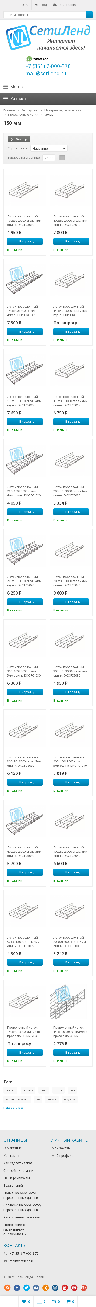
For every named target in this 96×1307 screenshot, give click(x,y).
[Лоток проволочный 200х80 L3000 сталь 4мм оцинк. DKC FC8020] (71, 550)
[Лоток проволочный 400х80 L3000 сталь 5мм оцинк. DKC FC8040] (71, 821)
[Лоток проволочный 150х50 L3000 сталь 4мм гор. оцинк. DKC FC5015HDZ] (71, 280)
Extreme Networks (17, 1099)
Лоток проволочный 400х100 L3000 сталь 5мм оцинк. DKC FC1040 (70, 761)
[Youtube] (64, 1288)
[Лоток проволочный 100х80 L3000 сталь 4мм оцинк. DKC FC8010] (71, 190)
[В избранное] (40, 249)
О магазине (12, 1148)
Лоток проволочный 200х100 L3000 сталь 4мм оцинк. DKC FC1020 (24, 491)
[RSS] (7, 1288)
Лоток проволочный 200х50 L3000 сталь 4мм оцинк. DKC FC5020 (24, 581)
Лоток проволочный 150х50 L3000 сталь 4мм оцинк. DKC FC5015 (24, 401)
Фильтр (21, 139)
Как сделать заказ (17, 1163)
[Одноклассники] (45, 1288)
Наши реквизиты (16, 1178)
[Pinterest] (74, 1288)
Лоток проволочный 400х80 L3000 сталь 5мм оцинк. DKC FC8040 (70, 851)
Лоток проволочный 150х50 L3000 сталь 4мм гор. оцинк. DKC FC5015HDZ (70, 310)
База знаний (13, 1185)
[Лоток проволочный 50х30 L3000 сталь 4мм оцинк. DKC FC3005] (25, 911)
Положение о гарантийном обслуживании (15, 1229)
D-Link (58, 1090)
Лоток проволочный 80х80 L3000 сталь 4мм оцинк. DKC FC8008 (69, 941)
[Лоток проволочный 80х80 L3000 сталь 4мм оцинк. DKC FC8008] (71, 911)
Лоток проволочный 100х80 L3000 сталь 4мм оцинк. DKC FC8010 (70, 220)
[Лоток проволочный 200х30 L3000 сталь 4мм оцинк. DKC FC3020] (71, 460)
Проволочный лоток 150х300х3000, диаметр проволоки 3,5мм (70, 1031)
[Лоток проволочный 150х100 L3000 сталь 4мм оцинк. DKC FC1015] (25, 280)
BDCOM (10, 1090)
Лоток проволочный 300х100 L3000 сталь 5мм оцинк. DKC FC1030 (24, 671)
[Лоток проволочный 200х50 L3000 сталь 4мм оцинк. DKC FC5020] (25, 550)
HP (38, 1099)
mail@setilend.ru (22, 1261)
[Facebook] (17, 1288)
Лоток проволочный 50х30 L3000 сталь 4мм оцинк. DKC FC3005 (23, 941)
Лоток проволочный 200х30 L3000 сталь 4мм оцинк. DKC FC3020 (70, 491)
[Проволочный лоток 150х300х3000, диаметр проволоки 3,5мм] (71, 1001)
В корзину (26, 241)
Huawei (52, 1099)
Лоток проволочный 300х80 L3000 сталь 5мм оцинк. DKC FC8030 (24, 761)
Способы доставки (18, 1170)
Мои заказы (60, 1148)
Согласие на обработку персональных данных (22, 1207)
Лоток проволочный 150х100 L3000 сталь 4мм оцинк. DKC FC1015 (24, 310)
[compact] (76, 157)
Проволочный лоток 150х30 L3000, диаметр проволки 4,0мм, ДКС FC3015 (23, 1031)
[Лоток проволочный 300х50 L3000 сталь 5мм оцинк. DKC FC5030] (71, 641)
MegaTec (69, 1099)
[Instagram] (55, 1288)
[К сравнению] (33, 249)
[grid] (62, 157)
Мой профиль (62, 1155)
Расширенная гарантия (21, 1217)
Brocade (28, 1090)
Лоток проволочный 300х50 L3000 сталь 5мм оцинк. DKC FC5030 (70, 671)
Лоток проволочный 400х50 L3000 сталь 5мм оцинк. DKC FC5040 (24, 851)
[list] (69, 157)
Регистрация (67, 5)
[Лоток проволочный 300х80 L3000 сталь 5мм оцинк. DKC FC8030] (25, 731)
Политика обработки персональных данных (20, 1195)
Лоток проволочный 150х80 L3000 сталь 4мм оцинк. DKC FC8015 (70, 401)
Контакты (11, 1155)
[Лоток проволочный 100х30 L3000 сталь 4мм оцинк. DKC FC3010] (25, 190)
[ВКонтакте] (36, 1288)
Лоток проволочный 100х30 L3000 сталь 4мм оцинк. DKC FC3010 (24, 220)
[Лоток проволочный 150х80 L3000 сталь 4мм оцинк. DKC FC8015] (71, 370)
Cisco (44, 1090)
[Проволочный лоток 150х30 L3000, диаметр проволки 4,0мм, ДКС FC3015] (25, 1001)
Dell (72, 1090)
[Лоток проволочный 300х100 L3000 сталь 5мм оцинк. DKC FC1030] (25, 641)
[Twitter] (26, 1288)
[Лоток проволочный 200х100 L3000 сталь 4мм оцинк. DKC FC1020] (25, 460)
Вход (43, 5)
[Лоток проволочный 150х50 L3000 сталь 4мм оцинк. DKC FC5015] (25, 370)
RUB (23, 5)
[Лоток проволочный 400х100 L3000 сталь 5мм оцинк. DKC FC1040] (71, 731)
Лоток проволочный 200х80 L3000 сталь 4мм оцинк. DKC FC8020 (70, 581)
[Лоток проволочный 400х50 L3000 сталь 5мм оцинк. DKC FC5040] (25, 821)
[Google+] (83, 1288)
